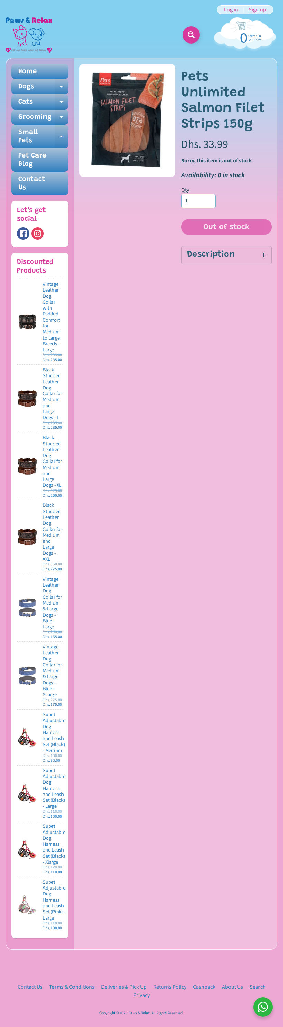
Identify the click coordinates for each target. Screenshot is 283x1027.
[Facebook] (23, 233)
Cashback (204, 987)
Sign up (257, 9)
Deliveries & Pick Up (124, 987)
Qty (185, 190)
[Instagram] (37, 233)
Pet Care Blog (32, 160)
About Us (232, 987)
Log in (231, 9)
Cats (43, 104)
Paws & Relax (139, 1013)
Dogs (43, 88)
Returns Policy (169, 987)
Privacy (141, 995)
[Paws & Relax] (29, 35)
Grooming (43, 119)
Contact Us (31, 183)
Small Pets (43, 137)
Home (27, 71)
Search (258, 987)
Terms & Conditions (72, 987)
